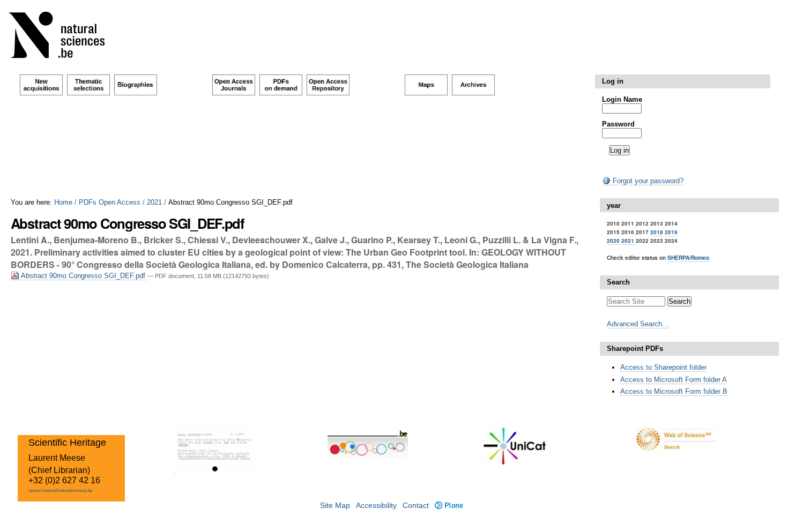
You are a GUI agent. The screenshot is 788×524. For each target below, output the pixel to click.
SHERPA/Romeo (688, 257)
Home (63, 202)
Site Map (335, 505)
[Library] (63, 37)
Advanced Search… (638, 324)
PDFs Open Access (109, 202)
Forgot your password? (647, 181)
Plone (449, 505)
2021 (154, 202)
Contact (416, 505)
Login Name (622, 99)
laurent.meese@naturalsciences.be (60, 490)
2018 (656, 232)
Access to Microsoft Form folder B (673, 391)
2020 (613, 240)
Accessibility (376, 505)
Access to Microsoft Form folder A (673, 380)
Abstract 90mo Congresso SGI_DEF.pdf (83, 276)
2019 (671, 232)
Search (618, 282)
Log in (612, 81)
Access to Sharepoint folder (663, 367)
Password (618, 124)
